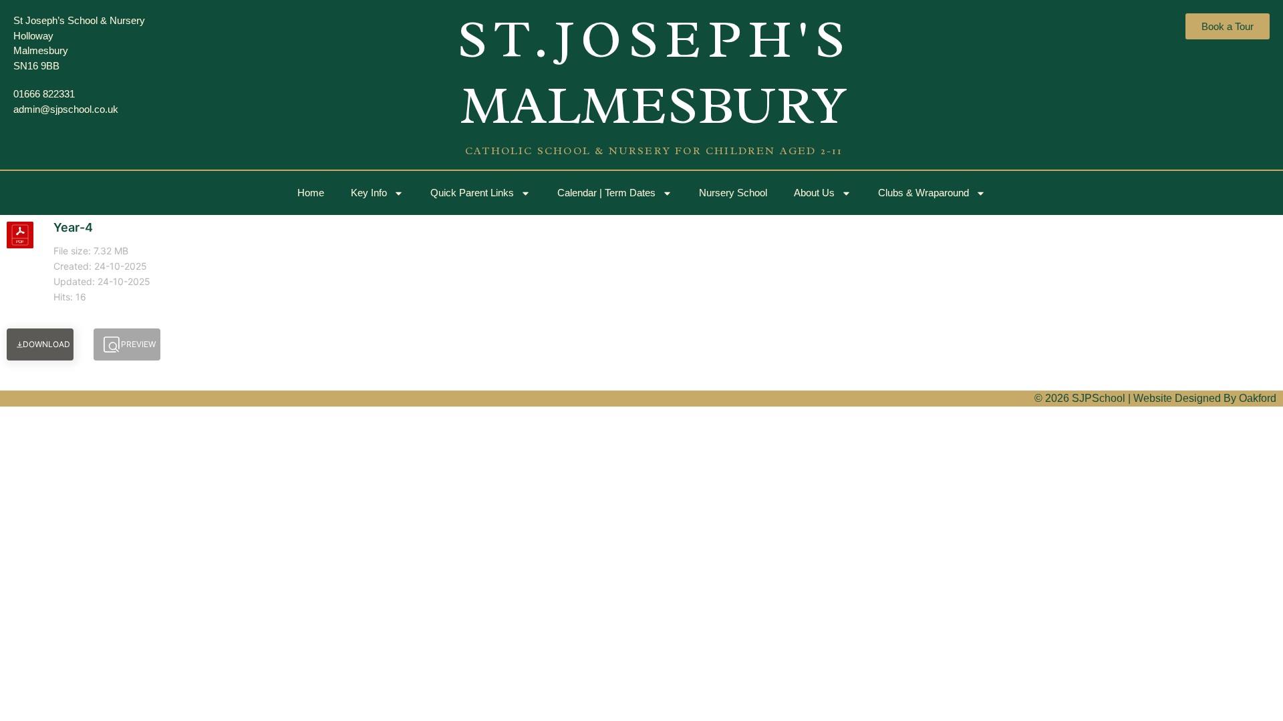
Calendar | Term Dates (606, 192)
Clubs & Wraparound (923, 192)
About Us (814, 192)
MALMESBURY (654, 105)
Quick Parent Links (472, 192)
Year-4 (73, 227)
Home (310, 192)
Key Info (369, 192)
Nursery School (733, 192)
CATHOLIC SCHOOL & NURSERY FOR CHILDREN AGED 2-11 (654, 151)
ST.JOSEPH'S (654, 39)
